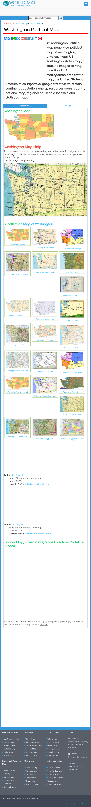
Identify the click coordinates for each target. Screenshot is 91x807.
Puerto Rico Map (55, 771)
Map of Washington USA (45, 272)
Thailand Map (53, 732)
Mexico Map (9, 742)
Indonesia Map (54, 784)
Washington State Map (72, 348)
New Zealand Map (10, 732)
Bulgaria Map (10, 749)
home (18, 23)
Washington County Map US (17, 392)
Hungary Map (54, 749)
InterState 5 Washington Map (17, 274)
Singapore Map (10, 746)
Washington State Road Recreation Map (44, 439)
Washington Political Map (72, 414)
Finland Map (9, 780)
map (25, 23)
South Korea (53, 752)
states (39, 23)
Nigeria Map (53, 742)
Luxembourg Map (55, 778)
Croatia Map (53, 781)
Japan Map (31, 749)
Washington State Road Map (17, 371)
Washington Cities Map (44, 371)
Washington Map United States (44, 396)
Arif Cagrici (17, 475)
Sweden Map (9, 777)
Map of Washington (38, 224)
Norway (7, 774)
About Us (74, 763)
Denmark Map (10, 787)
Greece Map (31, 778)
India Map (8, 752)
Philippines (9, 755)
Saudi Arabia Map (34, 746)
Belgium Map (9, 770)
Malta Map (52, 746)
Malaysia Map (10, 784)
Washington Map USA (17, 345)
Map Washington (72, 272)
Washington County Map (45, 319)
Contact (72, 732)
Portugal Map (31, 768)
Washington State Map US (17, 437)
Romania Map (32, 771)
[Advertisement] (24, 58)
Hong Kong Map (33, 742)
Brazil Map (30, 781)
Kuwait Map (53, 774)
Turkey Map (29, 761)
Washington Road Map (45, 340)
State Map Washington (17, 315)
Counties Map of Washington (72, 249)
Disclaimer (74, 770)
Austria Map (30, 732)
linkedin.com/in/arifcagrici (38, 484)
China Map (52, 739)
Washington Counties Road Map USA (72, 439)
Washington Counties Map (72, 372)
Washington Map (72, 320)
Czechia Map (32, 752)
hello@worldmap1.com (77, 757)
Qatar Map (30, 774)
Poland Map (31, 755)
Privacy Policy (76, 766)
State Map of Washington (72, 295)
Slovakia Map (54, 768)
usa (31, 23)
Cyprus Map (53, 755)
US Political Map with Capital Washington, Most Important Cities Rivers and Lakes (44, 636)
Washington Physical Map (72, 392)
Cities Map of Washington (45, 247)
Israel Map (30, 739)
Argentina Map (32, 784)
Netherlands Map (54, 761)
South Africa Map (11, 739)
